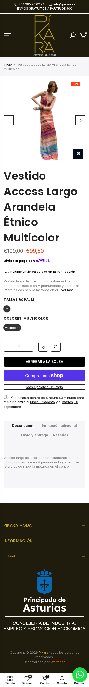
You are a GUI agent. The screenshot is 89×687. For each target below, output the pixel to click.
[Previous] (9, 120)
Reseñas (60, 435)
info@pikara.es (64, 4)
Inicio (8, 64)
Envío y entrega (34, 435)
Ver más (67, 290)
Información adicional (57, 426)
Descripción (22, 426)
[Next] (80, 120)
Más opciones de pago (44, 387)
